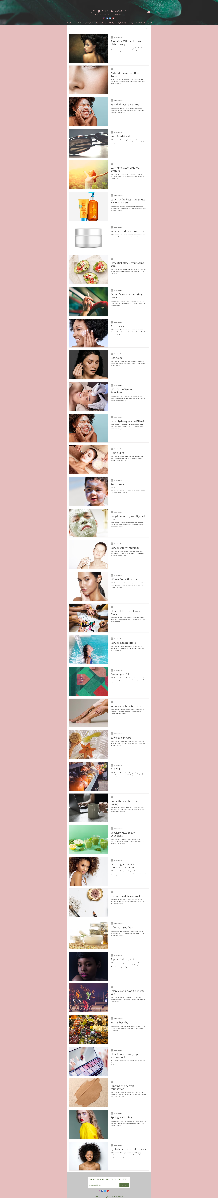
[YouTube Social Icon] (113, 18)
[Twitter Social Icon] (110, 18)
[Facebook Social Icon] (107, 18)
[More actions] (146, 37)
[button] (148, 11)
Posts (70, 28)
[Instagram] (104, 18)
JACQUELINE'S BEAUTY (108, 10)
